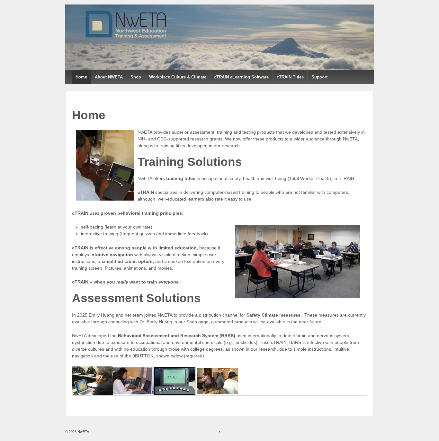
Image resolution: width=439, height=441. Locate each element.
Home (81, 77)
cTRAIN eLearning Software (241, 77)
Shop (135, 77)
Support (319, 77)
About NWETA (109, 77)
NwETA (82, 432)
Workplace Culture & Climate (177, 77)
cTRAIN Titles (290, 77)
